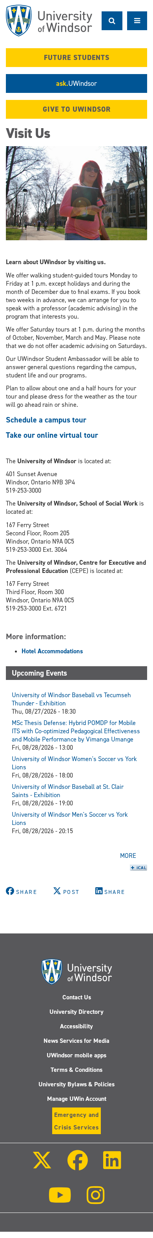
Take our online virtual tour (52, 435)
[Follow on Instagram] (96, 1200)
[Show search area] (112, 20)
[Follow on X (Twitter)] (41, 1166)
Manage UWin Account (76, 1099)
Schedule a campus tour (46, 420)
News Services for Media (76, 1041)
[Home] (49, 20)
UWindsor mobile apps (76, 1055)
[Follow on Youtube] (59, 1200)
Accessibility (76, 1026)
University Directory (76, 1012)
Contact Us (76, 997)
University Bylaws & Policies (76, 1084)
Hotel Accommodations (52, 651)
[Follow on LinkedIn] (112, 1166)
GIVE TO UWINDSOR (77, 109)
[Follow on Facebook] (77, 1166)
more (128, 856)
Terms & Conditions (76, 1070)
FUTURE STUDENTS (76, 57)
